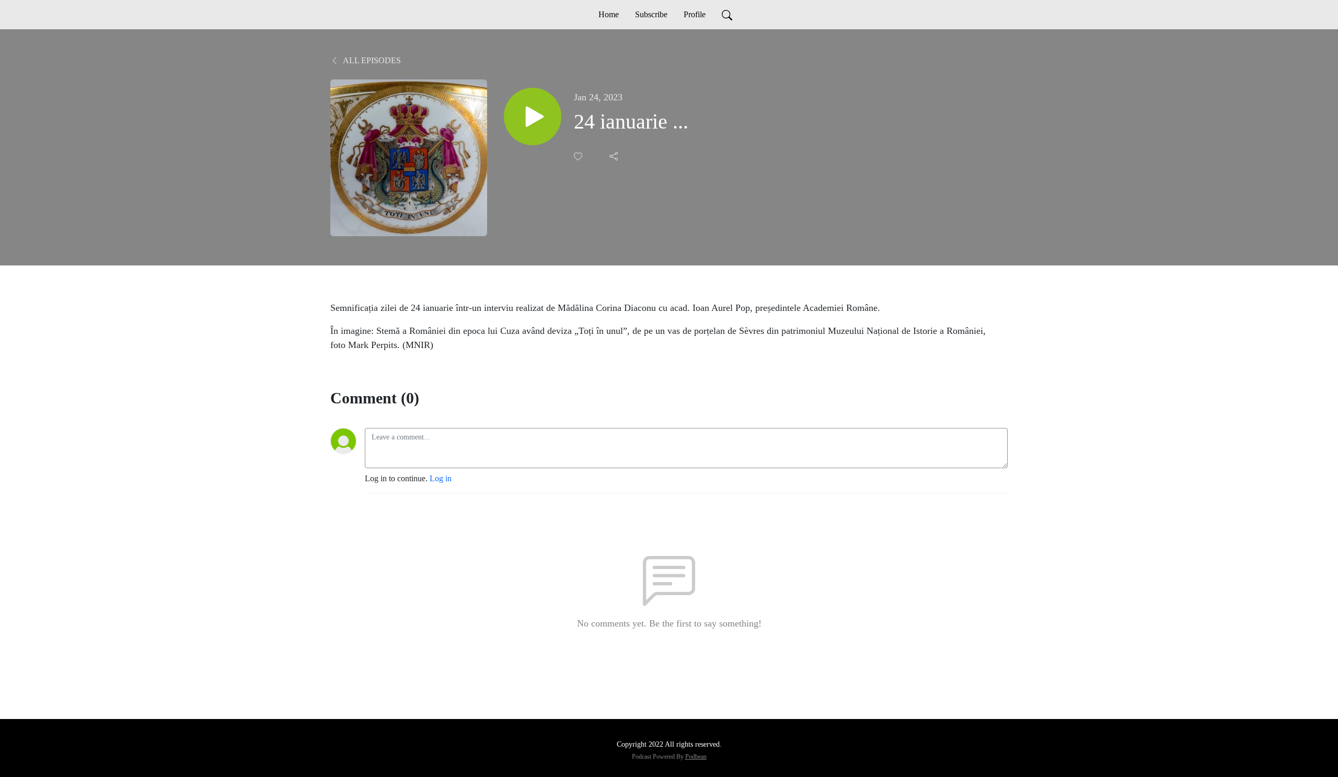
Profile (695, 14)
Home (608, 14)
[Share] (614, 156)
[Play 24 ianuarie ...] (532, 116)
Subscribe (651, 14)
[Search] (727, 14)
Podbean (696, 756)
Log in (441, 478)
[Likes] (579, 156)
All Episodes (371, 60)
